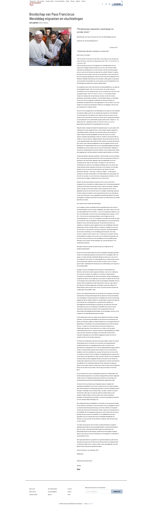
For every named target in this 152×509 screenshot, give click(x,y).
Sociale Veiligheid (52, 491)
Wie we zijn (32, 489)
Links (69, 494)
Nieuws (50, 494)
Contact (70, 489)
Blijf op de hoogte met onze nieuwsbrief (95, 487)
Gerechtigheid (43, 23)
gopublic (90, 503)
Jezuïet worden (33, 494)
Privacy (69, 491)
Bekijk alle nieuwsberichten (84, 460)
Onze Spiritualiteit (52, 489)
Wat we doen (32, 491)
